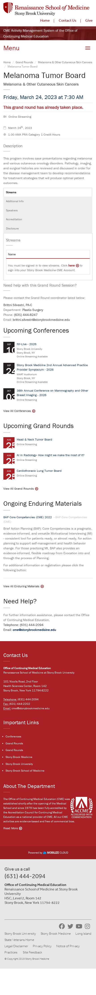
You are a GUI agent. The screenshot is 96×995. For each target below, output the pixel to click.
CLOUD (57, 852)
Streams (11, 192)
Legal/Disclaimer (16, 946)
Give (89, 20)
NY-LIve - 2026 (26, 344)
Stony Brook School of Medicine (25, 770)
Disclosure (12, 228)
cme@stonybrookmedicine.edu (34, 630)
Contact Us (67, 20)
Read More (10, 828)
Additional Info (15, 201)
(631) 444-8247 (26, 315)
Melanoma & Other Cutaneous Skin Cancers (65, 62)
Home (45, 20)
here (71, 265)
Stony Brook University (19, 764)
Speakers (12, 210)
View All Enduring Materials (21, 586)
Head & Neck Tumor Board (34, 439)
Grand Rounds (24, 62)
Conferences (13, 736)
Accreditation (14, 219)
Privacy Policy (42, 946)
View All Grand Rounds (18, 489)
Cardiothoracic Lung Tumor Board (39, 471)
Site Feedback (32, 952)
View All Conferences (17, 411)
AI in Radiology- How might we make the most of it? (50, 455)
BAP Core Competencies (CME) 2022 (28, 517)
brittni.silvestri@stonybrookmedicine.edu (41, 319)
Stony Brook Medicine (19, 757)
